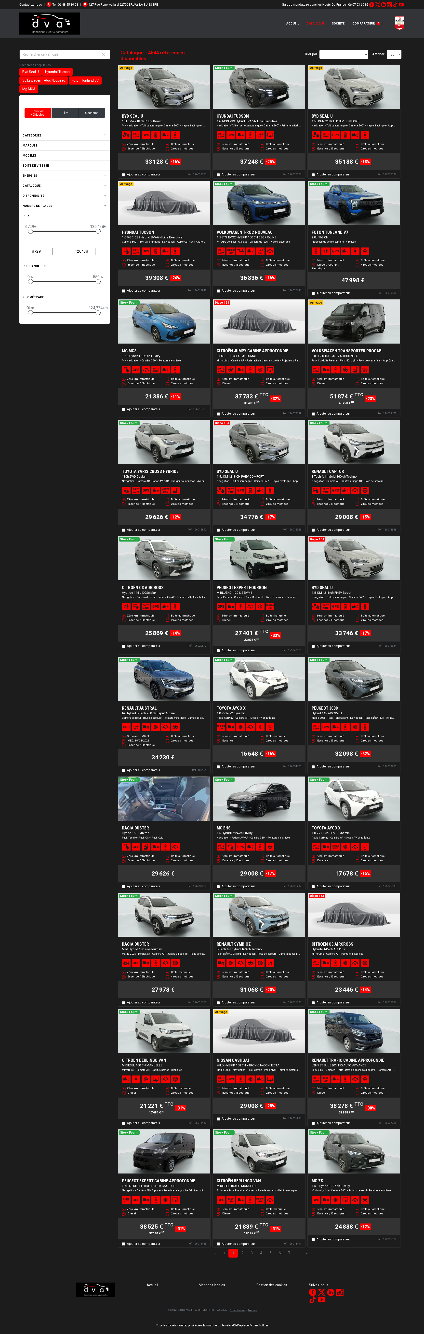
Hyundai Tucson (57, 72)
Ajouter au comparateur (143, 174)
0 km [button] (65, 113)
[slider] (30, 231)
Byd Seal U (30, 72)
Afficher (378, 54)
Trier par (310, 54)
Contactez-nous (30, 4)
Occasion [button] (91, 113)
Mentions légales (212, 1285)
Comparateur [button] (365, 23)
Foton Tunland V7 (85, 80)
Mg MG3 (28, 89)
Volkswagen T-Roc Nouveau (43, 80)
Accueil (292, 23)
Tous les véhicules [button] (37, 113)
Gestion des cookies (271, 1285)
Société (338, 23)
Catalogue (315, 23)
